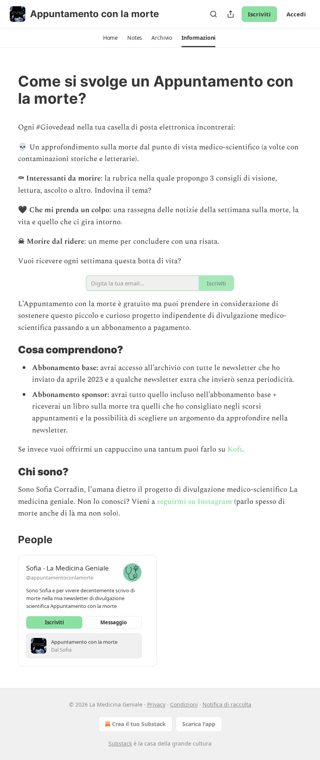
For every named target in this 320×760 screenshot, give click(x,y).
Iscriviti (259, 14)
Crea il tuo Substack (139, 724)
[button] (110, 37)
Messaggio (113, 622)
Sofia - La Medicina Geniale (67, 567)
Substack (120, 743)
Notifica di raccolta (227, 704)
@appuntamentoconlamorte (59, 577)
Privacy (156, 704)
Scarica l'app (198, 724)
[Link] (7, 89)
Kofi (235, 449)
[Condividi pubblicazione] (230, 14)
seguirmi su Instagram (194, 501)
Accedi (296, 14)
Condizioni (184, 704)
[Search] (213, 14)
